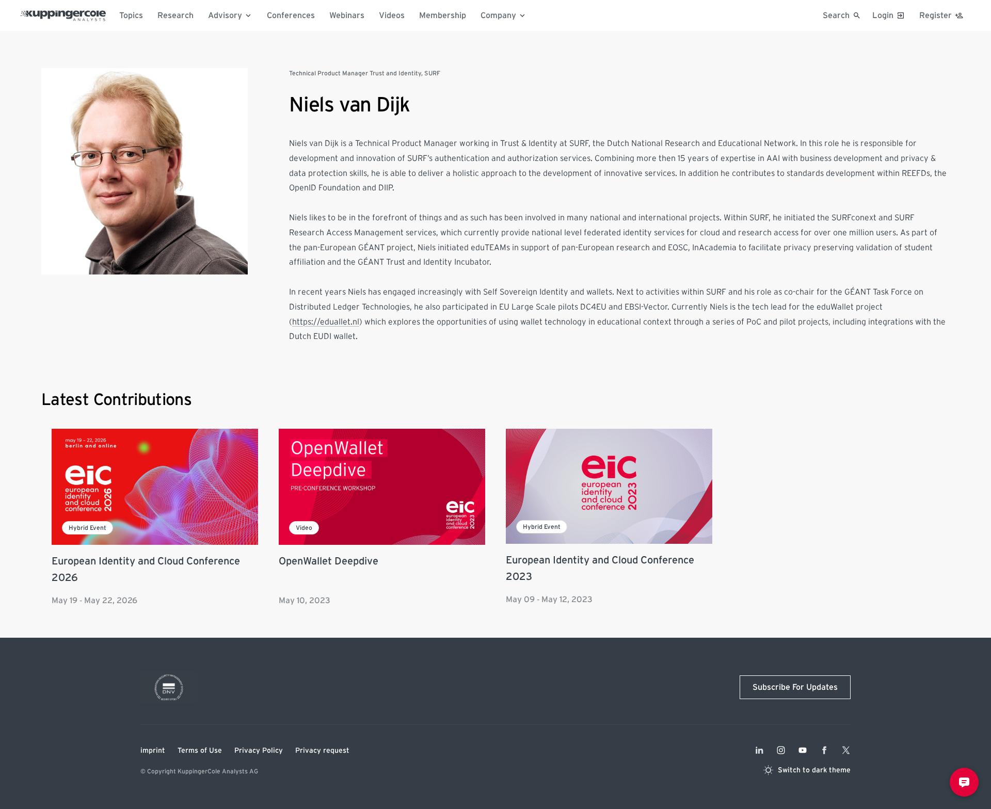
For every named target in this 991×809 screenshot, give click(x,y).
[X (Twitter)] (846, 750)
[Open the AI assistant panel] (964, 782)
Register (935, 15)
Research (175, 15)
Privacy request (322, 750)
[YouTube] (802, 750)
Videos (392, 15)
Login (882, 15)
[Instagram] (781, 750)
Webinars (346, 15)
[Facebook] (824, 750)
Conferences (291, 15)
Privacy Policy (258, 750)
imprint (152, 750)
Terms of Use (200, 750)
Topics (131, 15)
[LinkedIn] (759, 750)
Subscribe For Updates (795, 687)
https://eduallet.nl (325, 322)
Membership (442, 15)
